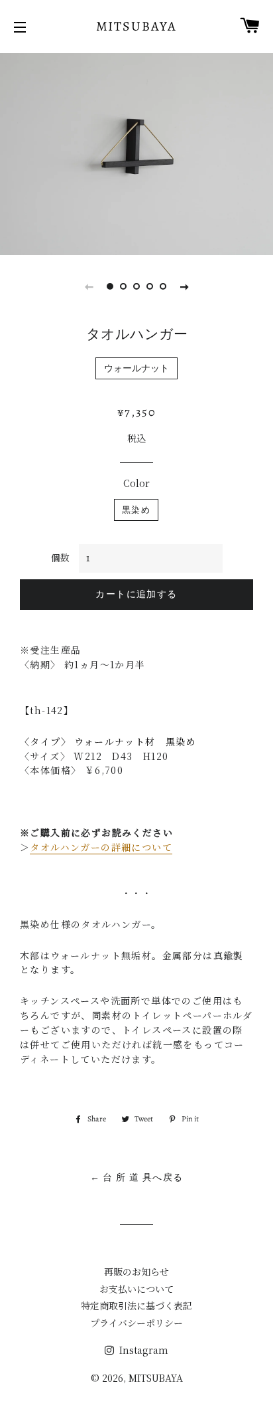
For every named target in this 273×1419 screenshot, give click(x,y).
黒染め (136, 510)
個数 (60, 557)
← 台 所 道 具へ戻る (137, 1177)
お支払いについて (136, 1288)
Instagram (142, 1350)
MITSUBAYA (137, 26)
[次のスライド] (184, 286)
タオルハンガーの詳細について (101, 847)
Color (136, 483)
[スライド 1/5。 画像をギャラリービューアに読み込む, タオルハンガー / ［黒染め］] (110, 286)
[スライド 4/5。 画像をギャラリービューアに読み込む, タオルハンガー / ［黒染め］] (149, 286)
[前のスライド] (88, 286)
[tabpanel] (136, 152)
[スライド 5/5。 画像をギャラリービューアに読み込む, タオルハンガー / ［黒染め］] (163, 286)
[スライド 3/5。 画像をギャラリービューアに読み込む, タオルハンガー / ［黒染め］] (136, 286)
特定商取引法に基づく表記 (136, 1305)
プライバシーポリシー (136, 1322)
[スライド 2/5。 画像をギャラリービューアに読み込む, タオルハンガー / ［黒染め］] (123, 286)
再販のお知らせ (136, 1271)
